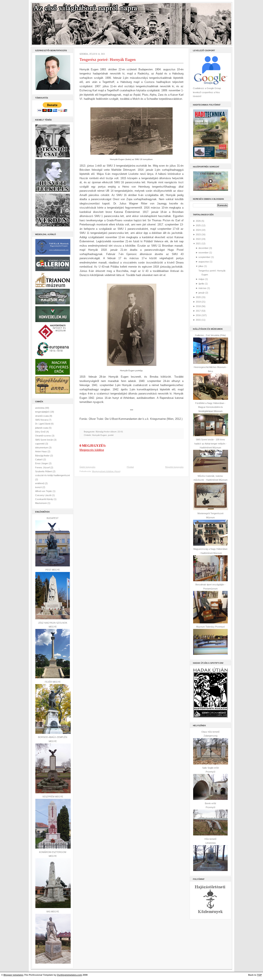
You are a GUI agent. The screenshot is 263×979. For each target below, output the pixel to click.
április (201, 283)
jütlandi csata (42, 428)
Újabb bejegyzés (87, 467)
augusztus (203, 261)
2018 (198, 306)
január (201, 292)
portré (111, 435)
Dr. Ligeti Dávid (43, 423)
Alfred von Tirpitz (44, 491)
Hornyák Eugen (99, 435)
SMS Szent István (44, 439)
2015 (198, 320)
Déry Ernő (40, 431)
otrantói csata (42, 416)
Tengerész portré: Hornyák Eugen (108, 59)
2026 (198, 221)
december (203, 248)
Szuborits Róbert (44, 471)
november (203, 252)
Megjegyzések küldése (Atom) (106, 471)
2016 (198, 315)
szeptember (204, 257)
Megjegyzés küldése (92, 449)
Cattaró (39, 459)
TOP (259, 975)
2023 (198, 234)
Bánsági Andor (42, 455)
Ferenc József (42, 467)
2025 (198, 225)
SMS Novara (41, 420)
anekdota (40, 408)
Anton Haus (41, 451)
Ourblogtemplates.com (69, 975)
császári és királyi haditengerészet (52, 475)
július (200, 266)
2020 (198, 297)
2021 (198, 243)
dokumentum (42, 447)
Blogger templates (13, 975)
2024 (198, 230)
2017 (198, 311)
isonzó (38, 487)
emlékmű (40, 483)
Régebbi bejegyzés (174, 467)
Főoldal (130, 467)
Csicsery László (43, 495)
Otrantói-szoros (43, 435)
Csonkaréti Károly (44, 499)
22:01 (120, 431)
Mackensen (41, 503)
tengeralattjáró (42, 412)
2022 (198, 239)
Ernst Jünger (42, 463)
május (201, 279)
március (202, 288)
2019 (198, 301)
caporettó (40, 443)
